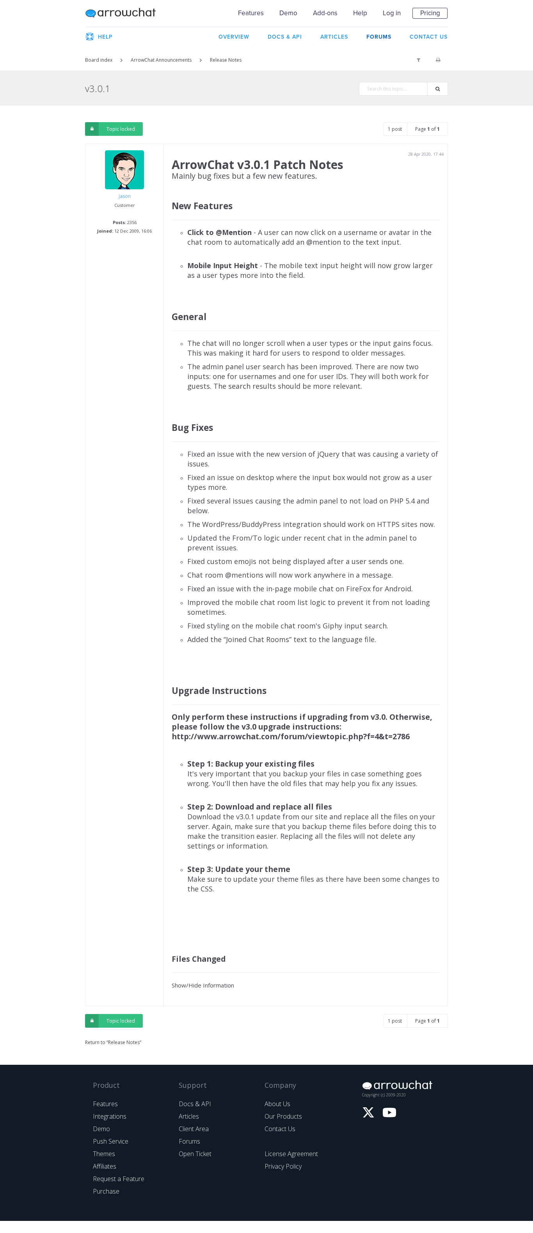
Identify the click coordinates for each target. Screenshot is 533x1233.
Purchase (106, 1191)
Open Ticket (195, 1153)
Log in (392, 13)
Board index (98, 60)
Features (251, 13)
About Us (277, 1104)
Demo (288, 13)
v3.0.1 (97, 88)
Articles (189, 1116)
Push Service (110, 1141)
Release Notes (226, 60)
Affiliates (104, 1166)
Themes (104, 1153)
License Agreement (291, 1153)
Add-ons (325, 13)
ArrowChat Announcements (161, 60)
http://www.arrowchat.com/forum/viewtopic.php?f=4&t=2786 (291, 736)
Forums (189, 1141)
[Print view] (438, 60)
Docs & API (195, 1104)
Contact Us (280, 1128)
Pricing (430, 13)
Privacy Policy (283, 1166)
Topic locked (121, 129)
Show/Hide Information (203, 985)
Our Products (283, 1116)
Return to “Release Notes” (113, 1042)
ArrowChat (125, 13)
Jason (125, 196)
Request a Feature (118, 1178)
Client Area (194, 1128)
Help (360, 13)
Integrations (109, 1116)
